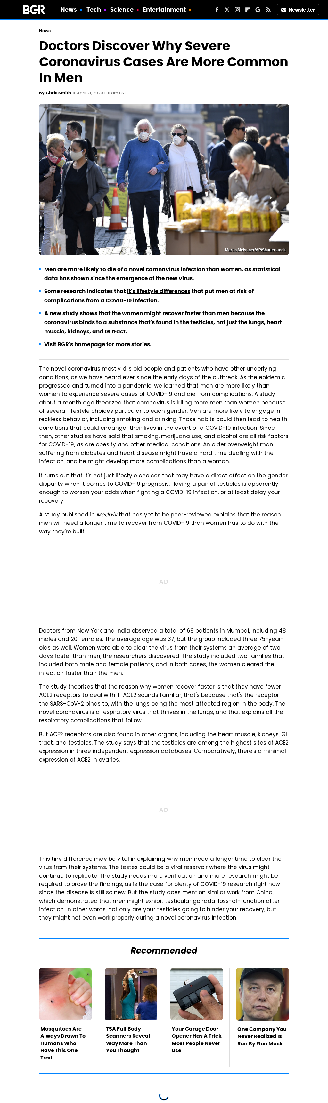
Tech (93, 9)
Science (122, 9)
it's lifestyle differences (158, 291)
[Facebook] (216, 9)
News (69, 9)
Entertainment (164, 9)
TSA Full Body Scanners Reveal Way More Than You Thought (128, 1040)
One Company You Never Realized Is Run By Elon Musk (262, 1036)
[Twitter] (227, 9)
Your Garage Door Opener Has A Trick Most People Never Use (197, 1040)
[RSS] (268, 9)
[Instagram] (237, 9)
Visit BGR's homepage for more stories (97, 344)
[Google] (257, 9)
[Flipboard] (247, 9)
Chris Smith (58, 93)
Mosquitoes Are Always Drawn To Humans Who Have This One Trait (63, 1043)
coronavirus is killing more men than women (198, 403)
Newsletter (302, 10)
